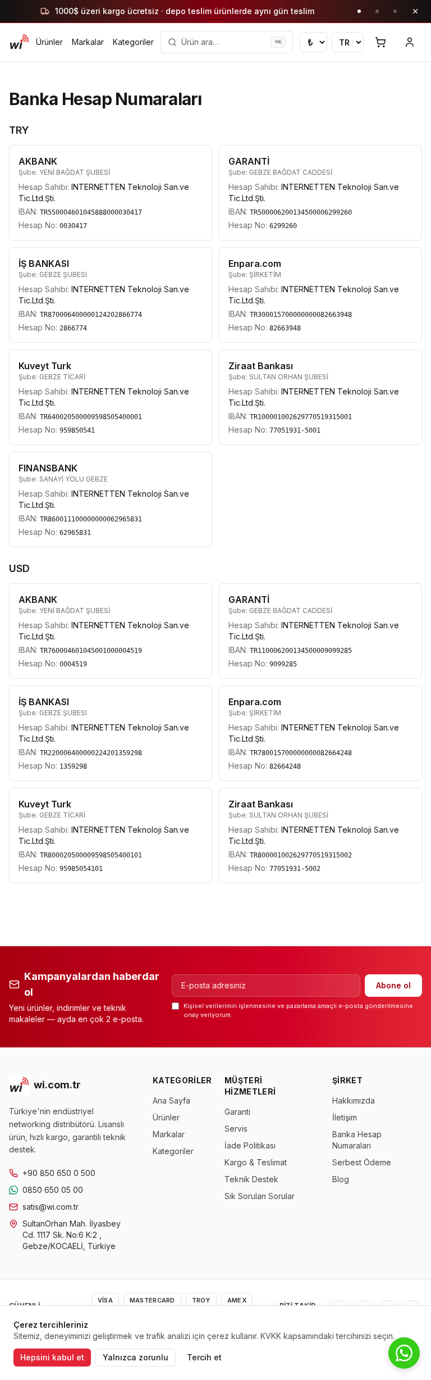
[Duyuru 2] (377, 11)
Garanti (237, 1111)
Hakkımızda (353, 1100)
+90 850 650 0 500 (58, 1173)
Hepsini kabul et (52, 1357)
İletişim (344, 1117)
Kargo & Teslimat (255, 1162)
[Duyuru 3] (395, 11)
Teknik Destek (251, 1179)
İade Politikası (250, 1145)
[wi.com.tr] (19, 42)
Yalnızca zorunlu (135, 1357)
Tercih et (204, 1357)
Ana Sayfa (171, 1100)
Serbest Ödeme (361, 1162)
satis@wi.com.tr (50, 1206)
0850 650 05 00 (52, 1190)
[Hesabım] (409, 42)
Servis (235, 1128)
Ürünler (49, 42)
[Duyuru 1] (359, 11)
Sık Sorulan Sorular (259, 1196)
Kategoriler (133, 42)
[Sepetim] (380, 42)
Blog (340, 1179)
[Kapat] (415, 11)
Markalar (88, 42)
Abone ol (393, 985)
